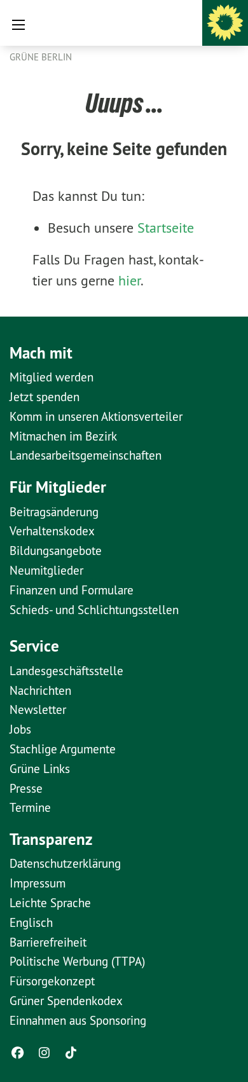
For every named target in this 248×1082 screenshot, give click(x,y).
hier (129, 280)
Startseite (165, 227)
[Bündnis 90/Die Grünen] (225, 23)
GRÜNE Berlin (41, 57)
